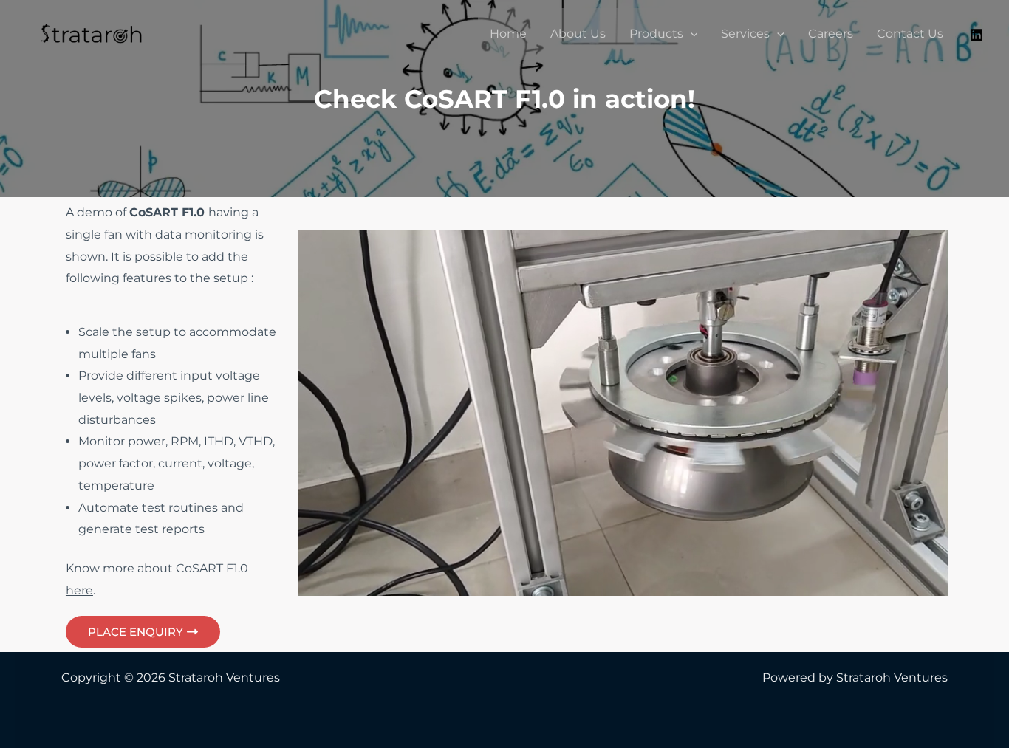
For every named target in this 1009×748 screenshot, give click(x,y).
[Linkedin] (976, 34)
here (79, 590)
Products (656, 34)
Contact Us (910, 34)
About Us (578, 34)
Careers (830, 34)
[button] (690, 34)
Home (508, 34)
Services (745, 34)
